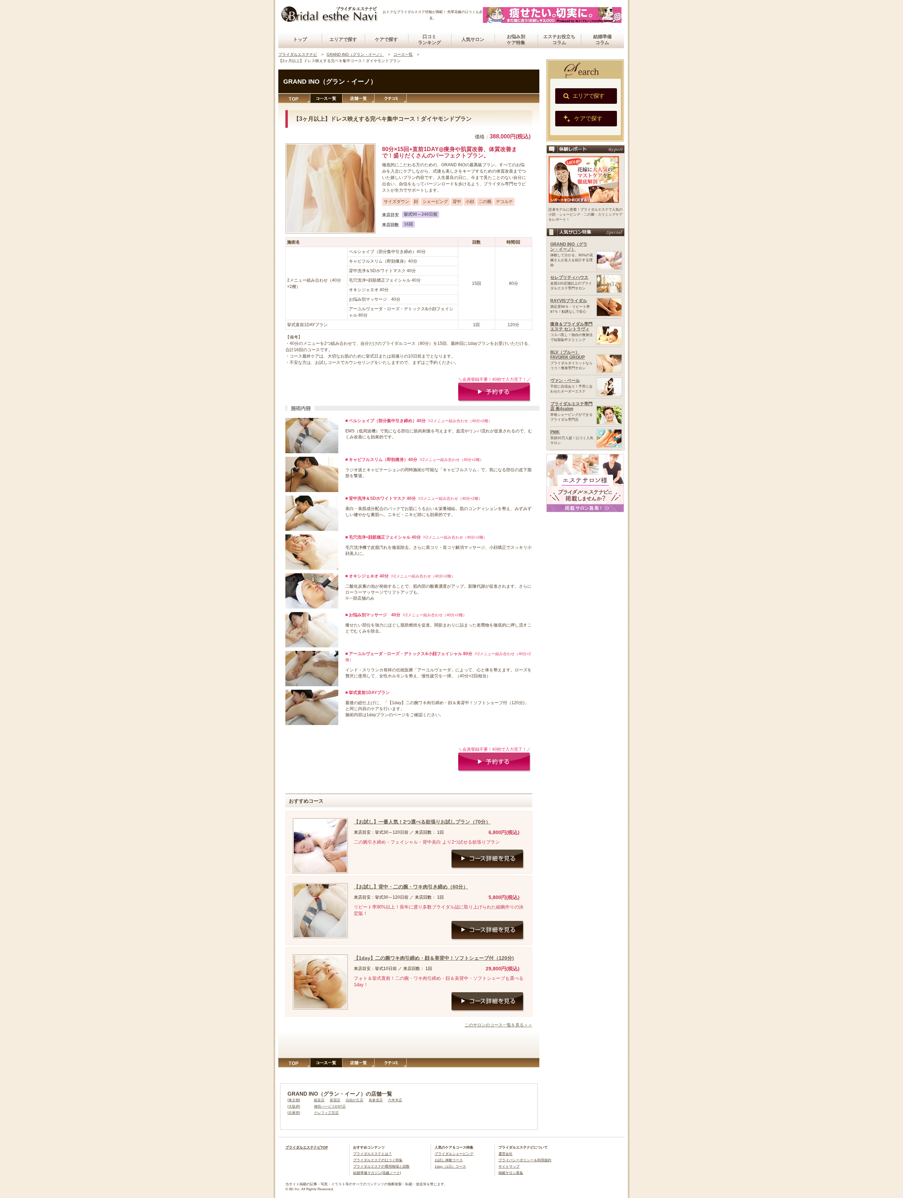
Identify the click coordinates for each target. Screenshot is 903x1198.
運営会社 (505, 1154)
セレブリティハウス (569, 277)
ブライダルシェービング (454, 1154)
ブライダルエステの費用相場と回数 (381, 1166)
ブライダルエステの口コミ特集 (377, 1160)
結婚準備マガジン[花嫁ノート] (377, 1173)
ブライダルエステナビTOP (306, 1147)
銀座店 (319, 1100)
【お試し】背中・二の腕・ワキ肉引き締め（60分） (411, 886)
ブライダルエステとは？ (372, 1154)
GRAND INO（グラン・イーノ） (568, 247)
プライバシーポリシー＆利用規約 (524, 1160)
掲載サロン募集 (510, 1173)
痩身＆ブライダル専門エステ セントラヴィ (571, 326)
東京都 (294, 1100)
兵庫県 (294, 1113)
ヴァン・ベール (565, 380)
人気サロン (472, 39)
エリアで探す (343, 39)
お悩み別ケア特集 (516, 39)
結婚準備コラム (602, 39)
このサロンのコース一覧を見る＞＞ (498, 1025)
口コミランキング (429, 39)
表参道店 (376, 1100)
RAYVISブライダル (568, 300)
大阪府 (294, 1106)
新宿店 (335, 1100)
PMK (555, 432)
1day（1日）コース (450, 1166)
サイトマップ (509, 1166)
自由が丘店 (354, 1100)
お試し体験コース (449, 1160)
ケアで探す (386, 39)
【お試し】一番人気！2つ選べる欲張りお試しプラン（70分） (422, 822)
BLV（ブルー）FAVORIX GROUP (567, 355)
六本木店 (395, 1100)
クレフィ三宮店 (326, 1113)
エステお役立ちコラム (559, 39)
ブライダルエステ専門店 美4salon (571, 406)
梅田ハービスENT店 (330, 1106)
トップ (300, 39)
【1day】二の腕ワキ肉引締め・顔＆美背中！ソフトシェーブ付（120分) (434, 958)
